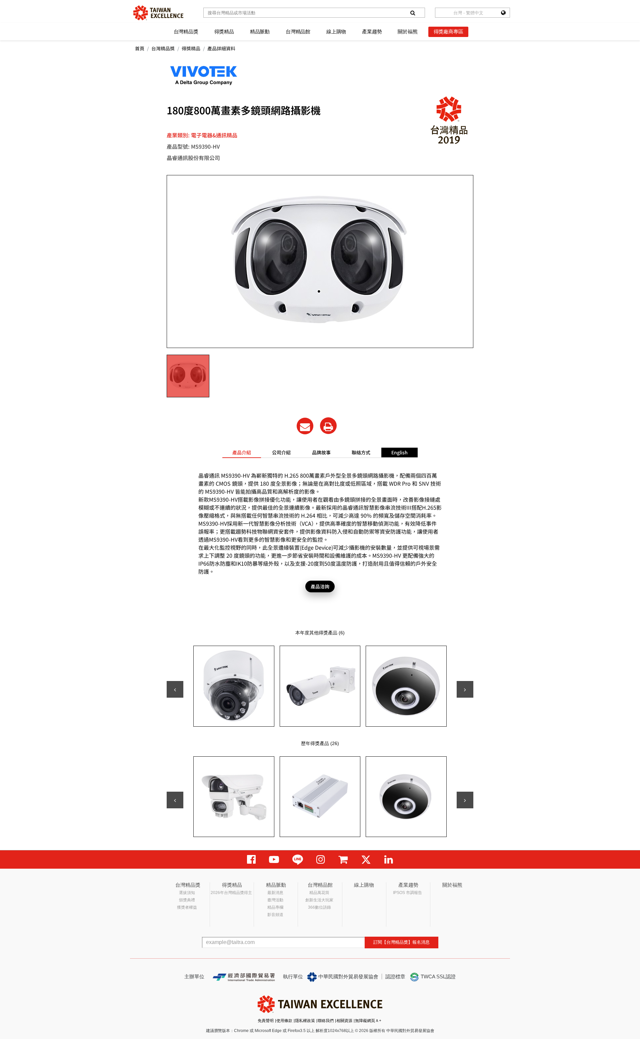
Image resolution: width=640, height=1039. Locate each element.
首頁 (139, 48)
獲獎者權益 (187, 907)
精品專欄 (275, 907)
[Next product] (465, 689)
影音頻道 (275, 915)
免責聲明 (266, 1020)
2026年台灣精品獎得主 (231, 893)
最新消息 (275, 893)
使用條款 (284, 1020)
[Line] (297, 859)
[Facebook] (251, 859)
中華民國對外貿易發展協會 (347, 976)
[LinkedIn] (388, 859)
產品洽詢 (320, 586)
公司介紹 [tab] (281, 452)
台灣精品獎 (186, 31)
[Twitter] (366, 859)
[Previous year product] (175, 800)
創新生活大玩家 (319, 900)
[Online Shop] (343, 859)
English (399, 452)
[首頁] (158, 12)
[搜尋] (413, 12)
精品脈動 (260, 31)
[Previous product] (175, 689)
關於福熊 (407, 31)
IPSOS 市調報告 (407, 893)
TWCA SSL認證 (437, 976)
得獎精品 (224, 31)
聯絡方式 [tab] (361, 452)
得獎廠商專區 (448, 31)
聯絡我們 (326, 1020)
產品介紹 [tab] (241, 452)
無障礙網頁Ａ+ (368, 1020)
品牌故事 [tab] (321, 452)
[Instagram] (320, 859)
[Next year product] (465, 800)
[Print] (328, 425)
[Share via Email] (305, 426)
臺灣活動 (275, 900)
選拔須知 (187, 893)
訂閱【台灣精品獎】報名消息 (401, 942)
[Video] (274, 859)
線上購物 (336, 31)
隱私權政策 (305, 1020)
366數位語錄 (319, 907)
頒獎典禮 (187, 900)
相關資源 (344, 1020)
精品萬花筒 (319, 893)
